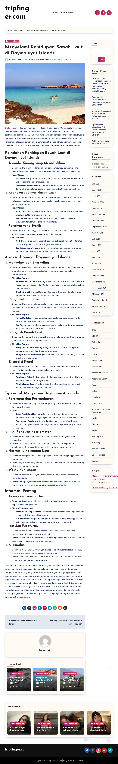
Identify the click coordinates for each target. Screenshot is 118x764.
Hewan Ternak (98, 360)
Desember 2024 (99, 282)
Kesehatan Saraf (99, 379)
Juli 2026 (96, 184)
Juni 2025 (96, 245)
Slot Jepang (97, 436)
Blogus (66, 760)
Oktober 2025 (98, 221)
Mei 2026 (96, 196)
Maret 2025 (97, 263)
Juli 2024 (96, 312)
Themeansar (77, 760)
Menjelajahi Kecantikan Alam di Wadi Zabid (71, 680)
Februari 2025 (98, 269)
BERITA (95, 336)
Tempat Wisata (12, 41)
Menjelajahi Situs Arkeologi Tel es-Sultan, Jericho (18, 680)
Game (94, 354)
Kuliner (95, 391)
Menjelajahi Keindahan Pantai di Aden (45, 680)
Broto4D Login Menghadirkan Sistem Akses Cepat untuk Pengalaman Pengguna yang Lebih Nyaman (101, 84)
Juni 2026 (96, 190)
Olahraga (96, 424)
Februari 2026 (98, 202)
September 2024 (99, 300)
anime (94, 330)
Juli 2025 (96, 239)
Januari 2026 (98, 208)
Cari (94, 44)
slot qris (95, 471)
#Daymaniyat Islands (42, 60)
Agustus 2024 (98, 306)
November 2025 (99, 214)
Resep (94, 430)
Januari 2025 (98, 276)
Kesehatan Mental (100, 373)
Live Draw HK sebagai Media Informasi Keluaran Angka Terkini (101, 115)
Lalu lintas (96, 397)
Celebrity (96, 342)
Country (95, 348)
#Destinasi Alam (58, 60)
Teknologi (96, 443)
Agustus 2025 (98, 233)
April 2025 (96, 257)
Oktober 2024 (98, 294)
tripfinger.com (11, 128)
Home (54, 13)
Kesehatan (96, 367)
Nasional (96, 418)
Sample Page (66, 13)
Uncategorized (98, 455)
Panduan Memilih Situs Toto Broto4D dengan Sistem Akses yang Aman (101, 101)
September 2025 (99, 227)
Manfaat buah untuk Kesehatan (101, 410)
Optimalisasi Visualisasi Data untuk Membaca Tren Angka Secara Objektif (101, 130)
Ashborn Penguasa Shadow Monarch (100, 142)
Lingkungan (97, 403)
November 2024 (99, 288)
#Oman (68, 60)
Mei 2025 (96, 251)
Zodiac (95, 461)
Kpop (94, 385)
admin (14, 59)
